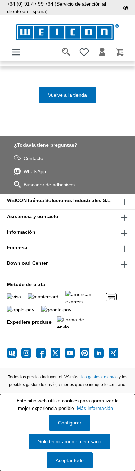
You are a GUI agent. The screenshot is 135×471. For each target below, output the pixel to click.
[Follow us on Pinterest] (87, 353)
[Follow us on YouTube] (72, 353)
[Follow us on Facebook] (43, 353)
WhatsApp (35, 171)
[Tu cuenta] (102, 52)
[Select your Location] (125, 7)
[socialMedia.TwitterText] (58, 353)
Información (21, 232)
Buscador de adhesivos (49, 184)
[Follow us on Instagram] (28, 353)
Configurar (69, 423)
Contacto (33, 158)
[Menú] (16, 52)
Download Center (27, 263)
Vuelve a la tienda (67, 95)
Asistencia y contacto (32, 216)
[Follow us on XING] (113, 353)
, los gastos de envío (98, 377)
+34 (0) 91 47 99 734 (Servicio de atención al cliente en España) (56, 7)
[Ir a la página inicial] (67, 32)
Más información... (97, 408)
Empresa (17, 247)
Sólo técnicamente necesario (69, 441)
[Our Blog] (14, 353)
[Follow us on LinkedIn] (101, 353)
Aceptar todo (70, 460)
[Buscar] (66, 52)
